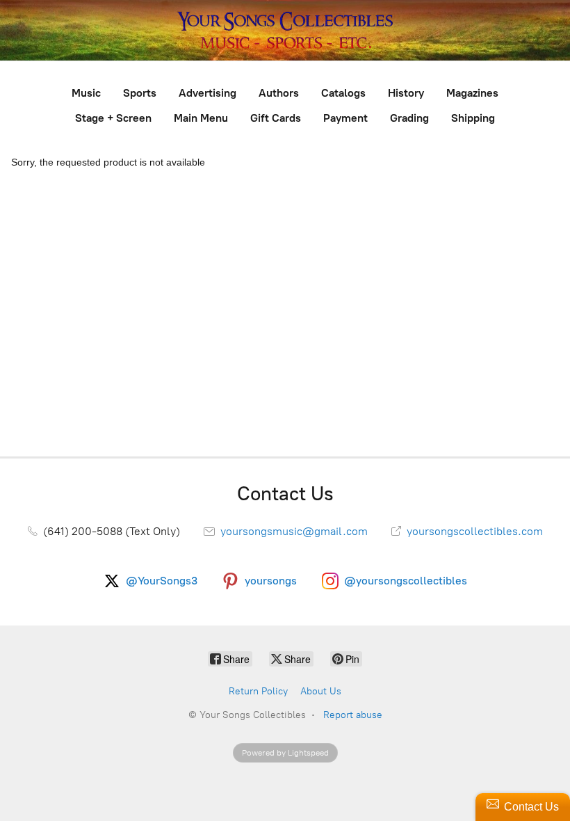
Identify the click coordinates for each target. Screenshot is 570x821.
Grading (409, 118)
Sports (139, 92)
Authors (279, 92)
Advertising (207, 92)
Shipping (473, 118)
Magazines (472, 92)
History (406, 92)
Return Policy (258, 691)
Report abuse (352, 715)
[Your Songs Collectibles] (284, 30)
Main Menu (201, 118)
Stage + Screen (113, 118)
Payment (345, 118)
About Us (320, 691)
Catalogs (343, 92)
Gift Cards (275, 118)
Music (86, 92)
